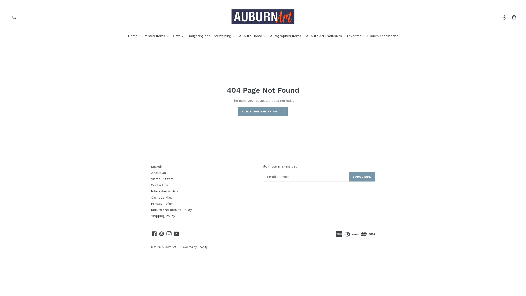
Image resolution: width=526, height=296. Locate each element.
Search (156, 167)
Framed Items (156, 36)
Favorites (354, 36)
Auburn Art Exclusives (324, 36)
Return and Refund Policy (171, 210)
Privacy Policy (162, 204)
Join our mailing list (280, 166)
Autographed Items (285, 36)
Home (132, 36)
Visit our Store (162, 179)
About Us (158, 173)
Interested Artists (164, 191)
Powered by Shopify (194, 247)
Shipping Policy (163, 216)
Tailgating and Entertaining (212, 36)
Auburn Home (253, 36)
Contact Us (159, 185)
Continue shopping (259, 111)
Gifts (179, 36)
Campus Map (161, 197)
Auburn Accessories (382, 36)
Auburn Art (169, 247)
